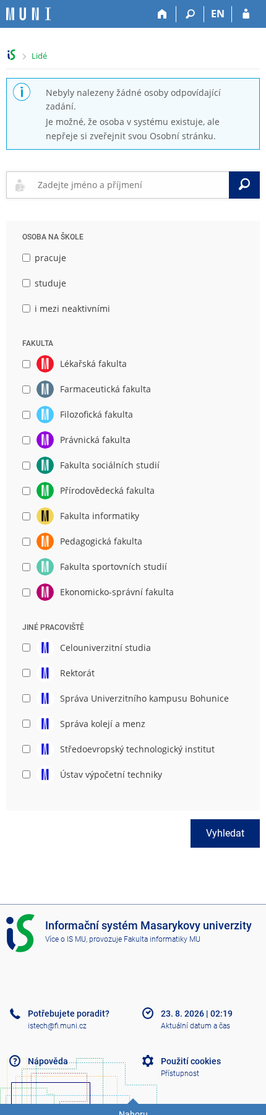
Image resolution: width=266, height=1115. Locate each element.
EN (218, 13)
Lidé (39, 55)
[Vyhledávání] (190, 14)
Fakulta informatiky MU (162, 939)
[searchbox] (131, 185)
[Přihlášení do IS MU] (246, 14)
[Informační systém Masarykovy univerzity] (28, 14)
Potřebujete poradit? (68, 1013)
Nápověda (48, 1061)
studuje (50, 283)
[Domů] (162, 14)
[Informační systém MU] (11, 55)
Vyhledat (225, 833)
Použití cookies (191, 1061)
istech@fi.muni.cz (57, 1026)
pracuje (50, 258)
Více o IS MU (65, 939)
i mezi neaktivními (72, 308)
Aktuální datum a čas (195, 1026)
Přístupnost (180, 1073)
